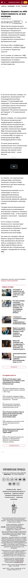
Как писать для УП (10, 497)
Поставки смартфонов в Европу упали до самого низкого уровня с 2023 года (14, 390)
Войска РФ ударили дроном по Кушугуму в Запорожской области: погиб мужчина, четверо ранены (13, 439)
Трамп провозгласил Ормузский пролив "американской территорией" (13, 430)
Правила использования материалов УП (14, 491)
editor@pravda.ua (18, 562)
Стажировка (19, 497)
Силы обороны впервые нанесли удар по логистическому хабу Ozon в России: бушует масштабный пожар (13, 414)
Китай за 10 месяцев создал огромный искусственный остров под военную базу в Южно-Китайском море (14, 381)
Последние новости (9, 375)
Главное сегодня (7, 287)
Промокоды (13, 499)
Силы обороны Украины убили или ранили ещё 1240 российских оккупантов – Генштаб (14, 397)
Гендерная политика (18, 493)
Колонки (24, 6)
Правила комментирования (9, 281)
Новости (3, 6)
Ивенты (19, 489)
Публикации (11, 6)
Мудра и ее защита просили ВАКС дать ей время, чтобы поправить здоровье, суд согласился (19, 332)
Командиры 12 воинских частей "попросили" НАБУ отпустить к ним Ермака (19, 293)
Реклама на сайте (11, 489)
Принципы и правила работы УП (14, 495)
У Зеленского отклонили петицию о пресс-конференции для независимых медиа (19, 320)
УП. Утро (18, 6)
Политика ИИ (7, 493)
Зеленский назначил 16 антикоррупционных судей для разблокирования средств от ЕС (19, 358)
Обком (23, 47)
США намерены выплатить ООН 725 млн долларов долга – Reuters (13, 423)
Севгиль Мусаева (19, 559)
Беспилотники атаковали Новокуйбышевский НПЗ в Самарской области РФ (12, 405)
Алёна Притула (20, 561)
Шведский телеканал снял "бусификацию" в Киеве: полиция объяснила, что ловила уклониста (19, 345)
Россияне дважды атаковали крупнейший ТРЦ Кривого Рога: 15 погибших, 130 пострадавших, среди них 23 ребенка (19, 306)
